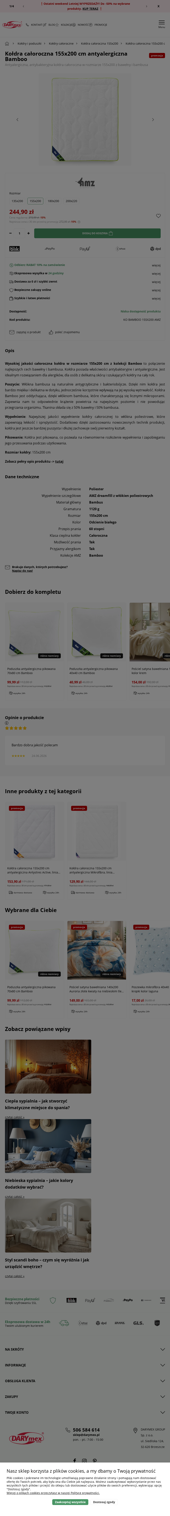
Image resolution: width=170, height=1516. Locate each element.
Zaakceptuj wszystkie (70, 1502)
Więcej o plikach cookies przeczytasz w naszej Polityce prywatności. (53, 1493)
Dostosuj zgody (104, 1502)
